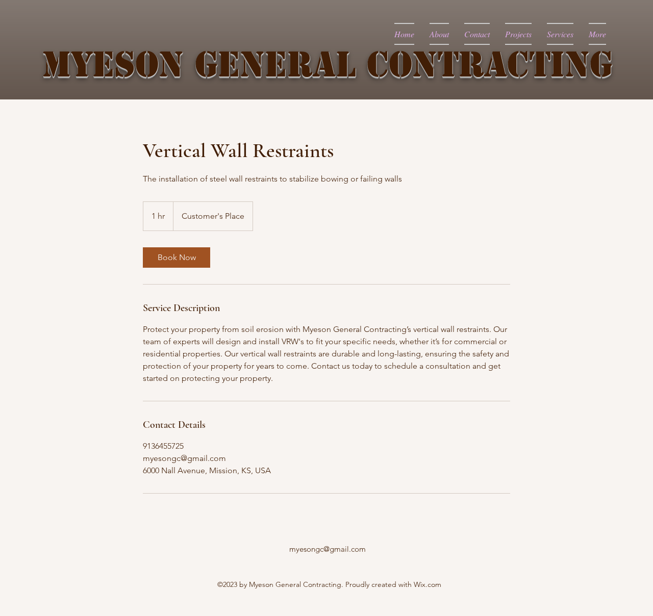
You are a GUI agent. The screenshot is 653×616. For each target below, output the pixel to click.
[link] (176, 257)
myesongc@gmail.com (327, 549)
